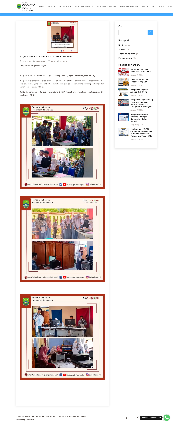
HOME (41, 6)
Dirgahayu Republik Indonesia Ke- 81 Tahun (140, 70)
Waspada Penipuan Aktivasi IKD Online (139, 90)
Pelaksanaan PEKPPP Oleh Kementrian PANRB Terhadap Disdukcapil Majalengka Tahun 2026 (141, 132)
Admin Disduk (27, 61)
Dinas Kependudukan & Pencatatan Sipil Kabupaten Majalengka (28, 6)
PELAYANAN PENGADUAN (107, 6)
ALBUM (161, 6)
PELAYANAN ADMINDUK (84, 6)
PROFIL (50, 6)
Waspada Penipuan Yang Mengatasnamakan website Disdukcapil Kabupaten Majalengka (141, 103)
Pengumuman (127, 58)
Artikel (123, 49)
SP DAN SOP (64, 6)
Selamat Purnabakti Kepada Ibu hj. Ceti (139, 80)
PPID (144, 6)
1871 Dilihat (63, 61)
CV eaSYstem (30, 420)
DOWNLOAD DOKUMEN (129, 6)
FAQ (153, 6)
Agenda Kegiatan (128, 53)
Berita (53, 61)
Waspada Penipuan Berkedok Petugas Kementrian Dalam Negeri (139, 117)
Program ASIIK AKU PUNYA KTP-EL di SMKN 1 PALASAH (46, 56)
